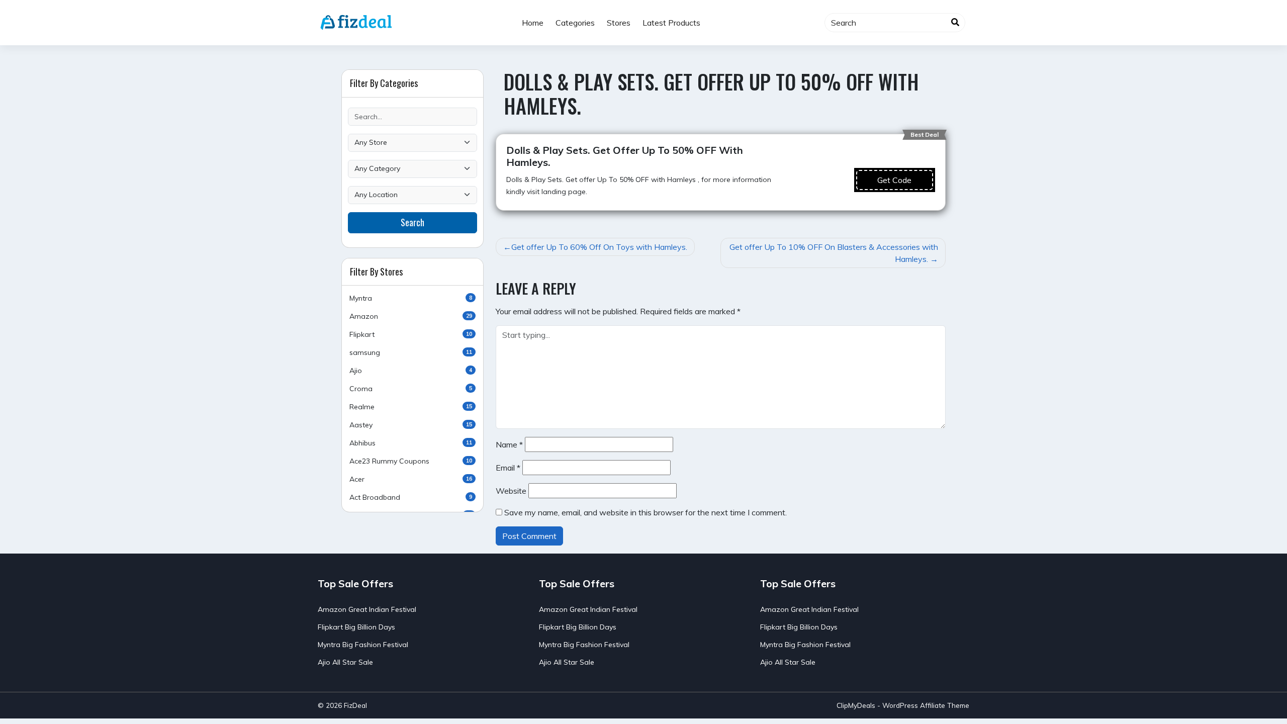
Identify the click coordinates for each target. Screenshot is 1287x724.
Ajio (410, 370)
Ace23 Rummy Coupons (410, 461)
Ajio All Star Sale (345, 662)
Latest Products (671, 23)
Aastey (410, 424)
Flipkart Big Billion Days (356, 626)
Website (511, 491)
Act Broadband (410, 497)
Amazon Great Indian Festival (367, 609)
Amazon (410, 316)
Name (509, 444)
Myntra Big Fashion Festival (363, 644)
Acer (410, 479)
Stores (618, 23)
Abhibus (410, 442)
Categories (575, 23)
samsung (410, 352)
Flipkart (410, 334)
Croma (410, 388)
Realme (410, 406)
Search (412, 222)
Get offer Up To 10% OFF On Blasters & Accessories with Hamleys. (833, 253)
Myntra (410, 298)
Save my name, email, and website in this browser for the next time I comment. (645, 512)
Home (532, 23)
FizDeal (355, 705)
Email (508, 468)
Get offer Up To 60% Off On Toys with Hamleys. (599, 247)
